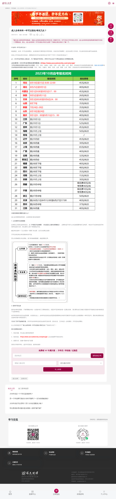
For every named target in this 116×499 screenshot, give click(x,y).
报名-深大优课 (98, 65)
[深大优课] (6, 3)
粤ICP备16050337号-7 (82, 474)
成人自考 (15, 378)
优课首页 (7, 8)
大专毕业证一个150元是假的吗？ (21, 394)
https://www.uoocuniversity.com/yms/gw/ (58, 63)
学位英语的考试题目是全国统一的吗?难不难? (25, 408)
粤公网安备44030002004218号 (86, 472)
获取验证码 (97, 356)
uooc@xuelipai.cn (81, 481)
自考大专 (24, 378)
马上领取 (58, 369)
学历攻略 (13, 8)
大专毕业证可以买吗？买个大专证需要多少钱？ (26, 403)
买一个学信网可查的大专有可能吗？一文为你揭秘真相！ (29, 398)
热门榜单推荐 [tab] (23, 389)
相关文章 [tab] (11, 389)
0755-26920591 (89, 479)
